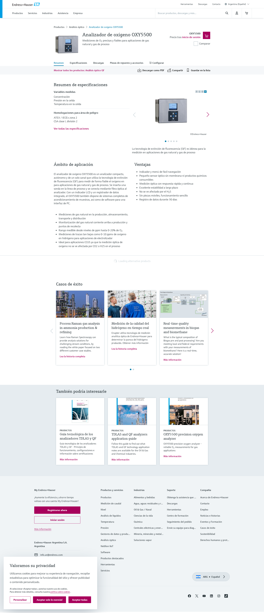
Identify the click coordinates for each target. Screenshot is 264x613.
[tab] (60, 63)
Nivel (103, 509)
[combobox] (239, 4)
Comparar (204, 43)
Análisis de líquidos (111, 515)
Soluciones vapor (143, 540)
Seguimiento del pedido (179, 521)
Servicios (105, 570)
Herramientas (187, 4)
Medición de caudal (111, 503)
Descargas (202, 4)
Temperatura (107, 521)
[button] (57, 510)
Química (138, 521)
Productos (59, 27)
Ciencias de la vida (143, 515)
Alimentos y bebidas (144, 497)
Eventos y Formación (211, 521)
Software (105, 552)
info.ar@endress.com (51, 554)
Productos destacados (112, 558)
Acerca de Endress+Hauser (214, 497)
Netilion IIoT (107, 546)
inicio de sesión (191, 37)
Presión (105, 527)
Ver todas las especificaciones (71, 128)
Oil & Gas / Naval (143, 509)
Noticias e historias (210, 515)
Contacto (216, 4)
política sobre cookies (60, 591)
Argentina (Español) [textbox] (237, 4)
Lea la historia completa (72, 356)
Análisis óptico (76, 27)
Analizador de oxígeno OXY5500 (106, 27)
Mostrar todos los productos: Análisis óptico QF (79, 70)
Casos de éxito (207, 527)
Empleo (204, 509)
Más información (172, 359)
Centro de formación (177, 515)
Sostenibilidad (207, 533)
